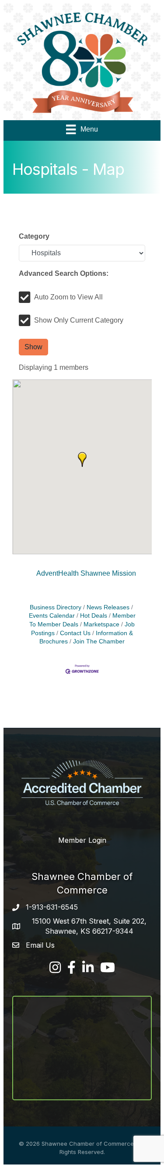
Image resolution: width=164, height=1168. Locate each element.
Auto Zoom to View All (68, 297)
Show (33, 347)
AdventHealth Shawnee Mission (86, 573)
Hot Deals (93, 615)
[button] (82, 459)
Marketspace (101, 624)
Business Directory (55, 607)
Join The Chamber (99, 641)
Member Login (82, 840)
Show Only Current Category (78, 320)
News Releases (108, 607)
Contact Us (75, 633)
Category (34, 236)
